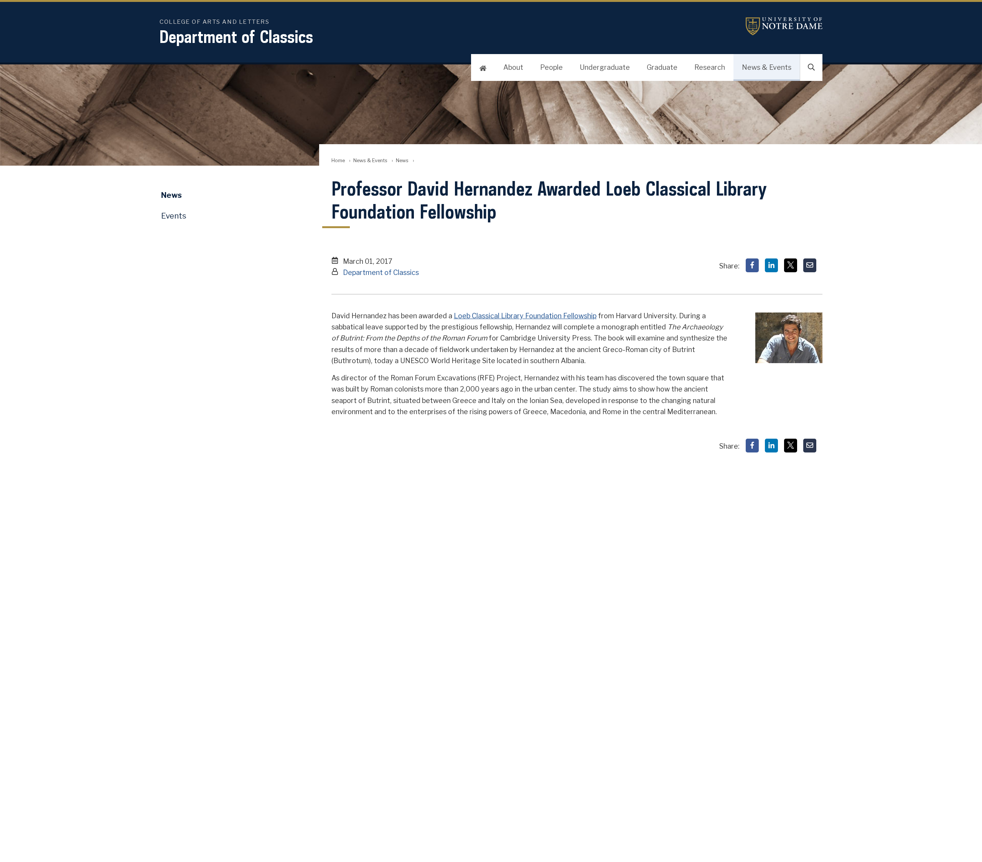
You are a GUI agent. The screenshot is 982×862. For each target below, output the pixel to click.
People (551, 67)
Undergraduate (605, 67)
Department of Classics (236, 36)
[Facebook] (752, 265)
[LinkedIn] (771, 265)
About (513, 67)
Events (173, 215)
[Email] (809, 265)
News (402, 160)
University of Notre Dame (784, 26)
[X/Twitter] (790, 265)
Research (709, 67)
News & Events (766, 67)
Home (338, 160)
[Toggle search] (811, 67)
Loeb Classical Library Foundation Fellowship (525, 316)
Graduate (662, 67)
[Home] (483, 67)
